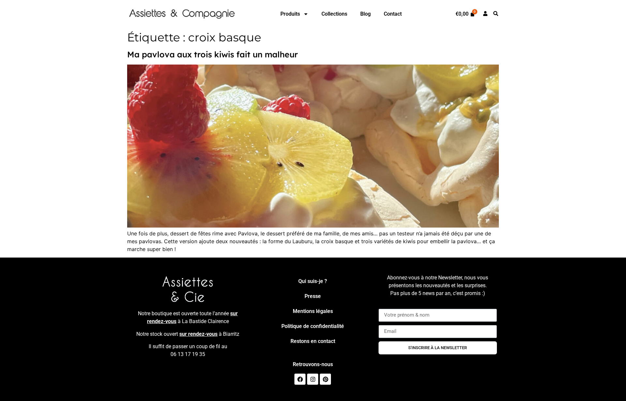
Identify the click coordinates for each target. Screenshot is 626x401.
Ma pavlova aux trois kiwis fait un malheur (212, 54)
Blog (365, 14)
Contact (393, 14)
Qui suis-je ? (312, 281)
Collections (334, 14)
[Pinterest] (325, 379)
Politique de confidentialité (312, 326)
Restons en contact (313, 341)
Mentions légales (313, 311)
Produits (290, 14)
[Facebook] (300, 379)
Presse (313, 296)
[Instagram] (312, 379)
